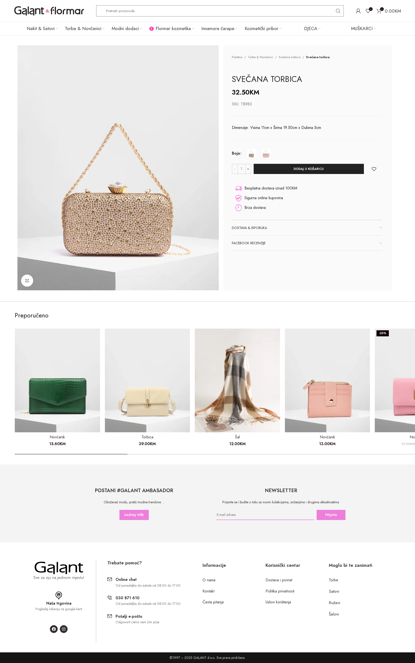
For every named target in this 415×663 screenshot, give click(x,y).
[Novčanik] (57, 380)
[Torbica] (147, 380)
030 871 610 (128, 598)
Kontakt (208, 591)
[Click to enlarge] (27, 281)
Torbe (333, 580)
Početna (237, 57)
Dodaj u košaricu (309, 168)
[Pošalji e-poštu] (109, 616)
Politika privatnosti (280, 591)
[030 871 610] (109, 597)
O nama (209, 580)
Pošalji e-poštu (129, 616)
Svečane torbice (289, 57)
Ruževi (334, 603)
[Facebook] (54, 629)
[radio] (251, 153)
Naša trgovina (58, 603)
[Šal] (237, 380)
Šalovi (334, 614)
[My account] (358, 11)
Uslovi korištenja (278, 602)
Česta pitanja (213, 602)
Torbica (147, 437)
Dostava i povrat (279, 580)
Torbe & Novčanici (260, 57)
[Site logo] (49, 10)
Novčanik (57, 437)
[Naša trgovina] (59, 596)
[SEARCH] (338, 10)
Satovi (334, 591)
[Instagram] (64, 629)
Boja (236, 153)
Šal (237, 437)
